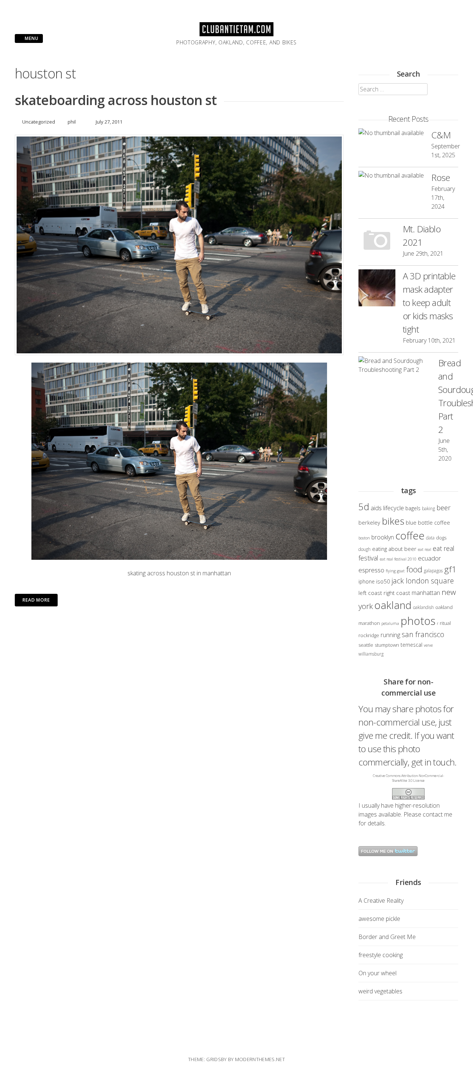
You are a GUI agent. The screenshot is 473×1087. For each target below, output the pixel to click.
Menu (30, 38)
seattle (365, 645)
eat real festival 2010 (398, 559)
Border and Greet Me (387, 937)
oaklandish (423, 607)
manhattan (426, 593)
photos (418, 620)
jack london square (423, 581)
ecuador (429, 558)
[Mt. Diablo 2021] (376, 242)
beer (443, 507)
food (414, 569)
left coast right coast (384, 592)
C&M (440, 135)
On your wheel (377, 973)
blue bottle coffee (428, 522)
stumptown (387, 645)
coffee (410, 535)
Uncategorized (38, 121)
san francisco (423, 634)
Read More (36, 600)
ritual (445, 623)
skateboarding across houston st (116, 100)
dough (364, 549)
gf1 (450, 569)
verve (428, 645)
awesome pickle (379, 919)
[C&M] (391, 132)
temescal (411, 644)
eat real (424, 549)
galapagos (433, 570)
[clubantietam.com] (236, 34)
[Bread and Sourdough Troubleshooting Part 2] (394, 365)
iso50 (383, 581)
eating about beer (394, 548)
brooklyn (382, 537)
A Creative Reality (381, 900)
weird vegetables (380, 991)
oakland (393, 605)
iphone (366, 581)
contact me (437, 814)
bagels (413, 508)
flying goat (395, 570)
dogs (441, 537)
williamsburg (371, 654)
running (390, 635)
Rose (440, 177)
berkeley (369, 522)
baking (428, 508)
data (430, 538)
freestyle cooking (380, 955)
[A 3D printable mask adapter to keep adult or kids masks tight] (376, 289)
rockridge (368, 635)
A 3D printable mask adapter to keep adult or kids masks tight (429, 302)
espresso (371, 570)
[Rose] (391, 175)
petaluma (390, 623)
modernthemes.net (260, 1059)
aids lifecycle (387, 508)
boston (364, 538)
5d (363, 506)
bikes (393, 521)
